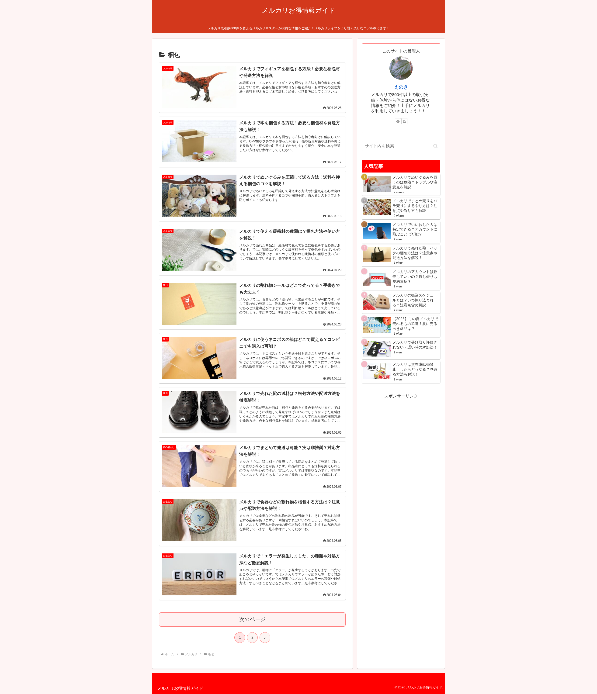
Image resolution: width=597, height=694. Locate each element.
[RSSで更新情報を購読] (404, 121)
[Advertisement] (401, 411)
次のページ (252, 619)
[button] (435, 146)
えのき (401, 87)
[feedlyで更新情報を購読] (398, 121)
